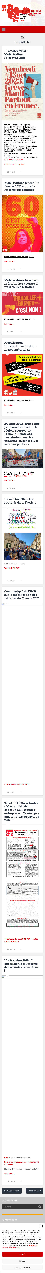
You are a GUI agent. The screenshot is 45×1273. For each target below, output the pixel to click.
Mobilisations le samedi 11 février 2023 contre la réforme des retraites (21, 283)
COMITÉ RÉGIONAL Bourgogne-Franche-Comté (31, 13)
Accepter (22, 1254)
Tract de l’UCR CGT (11, 568)
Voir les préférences (23, 1267)
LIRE (6, 1157)
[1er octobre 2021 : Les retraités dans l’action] (22, 518)
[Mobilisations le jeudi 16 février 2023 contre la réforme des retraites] (22, 223)
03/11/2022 (11, 413)
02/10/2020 (11, 949)
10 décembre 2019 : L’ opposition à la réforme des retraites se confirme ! (21, 965)
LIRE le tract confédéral (13, 160)
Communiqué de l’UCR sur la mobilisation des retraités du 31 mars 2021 (21, 594)
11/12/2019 (11, 1181)
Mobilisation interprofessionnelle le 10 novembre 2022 (20, 346)
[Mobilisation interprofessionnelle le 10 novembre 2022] (22, 375)
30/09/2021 (11, 580)
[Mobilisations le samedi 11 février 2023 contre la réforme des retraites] (22, 303)
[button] (41, 1226)
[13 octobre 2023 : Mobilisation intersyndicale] (22, 91)
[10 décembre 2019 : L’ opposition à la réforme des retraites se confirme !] (22, 1064)
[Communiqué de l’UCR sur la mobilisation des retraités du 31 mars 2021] (22, 692)
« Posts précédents (11, 1191)
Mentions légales (14, 1247)
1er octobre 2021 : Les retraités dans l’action (20, 500)
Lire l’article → (10, 261)
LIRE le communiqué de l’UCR (16, 785)
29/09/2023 (11, 172)
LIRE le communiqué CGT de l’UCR (18, 475)
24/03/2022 (11, 488)
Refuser (22, 1261)
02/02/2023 (11, 332)
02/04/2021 (11, 792)
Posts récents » (35, 1191)
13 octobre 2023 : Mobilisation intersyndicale (15, 54)
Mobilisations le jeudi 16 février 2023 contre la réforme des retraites (21, 186)
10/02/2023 (11, 269)
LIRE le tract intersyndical (14, 164)
